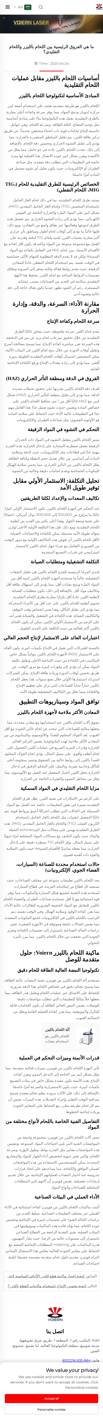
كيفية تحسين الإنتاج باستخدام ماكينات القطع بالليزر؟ (47, 1286)
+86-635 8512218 (76, 1360)
